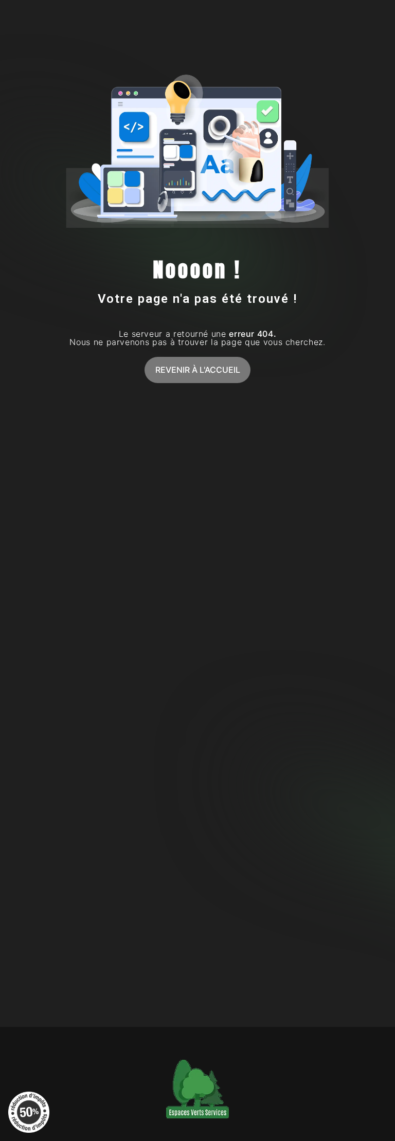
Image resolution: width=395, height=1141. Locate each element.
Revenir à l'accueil (197, 370)
